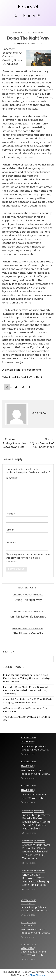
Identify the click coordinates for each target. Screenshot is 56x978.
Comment (12, 478)
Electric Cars (28, 737)
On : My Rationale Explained (28, 616)
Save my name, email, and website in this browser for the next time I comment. (28, 557)
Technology (27, 742)
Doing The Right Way (28, 599)
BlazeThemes (37, 975)
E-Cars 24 (28, 6)
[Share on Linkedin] (30, 387)
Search (8, 651)
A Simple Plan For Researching (21, 369)
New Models (27, 766)
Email (10, 529)
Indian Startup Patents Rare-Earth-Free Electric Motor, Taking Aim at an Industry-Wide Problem (26, 678)
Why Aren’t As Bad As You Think (22, 377)
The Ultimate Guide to (28, 633)
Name (11, 513)
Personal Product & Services (27, 32)
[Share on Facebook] (23, 387)
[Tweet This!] (16, 387)
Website (11, 542)
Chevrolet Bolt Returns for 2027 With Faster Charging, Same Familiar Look (34, 796)
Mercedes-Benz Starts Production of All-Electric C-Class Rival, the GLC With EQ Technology (26, 690)
